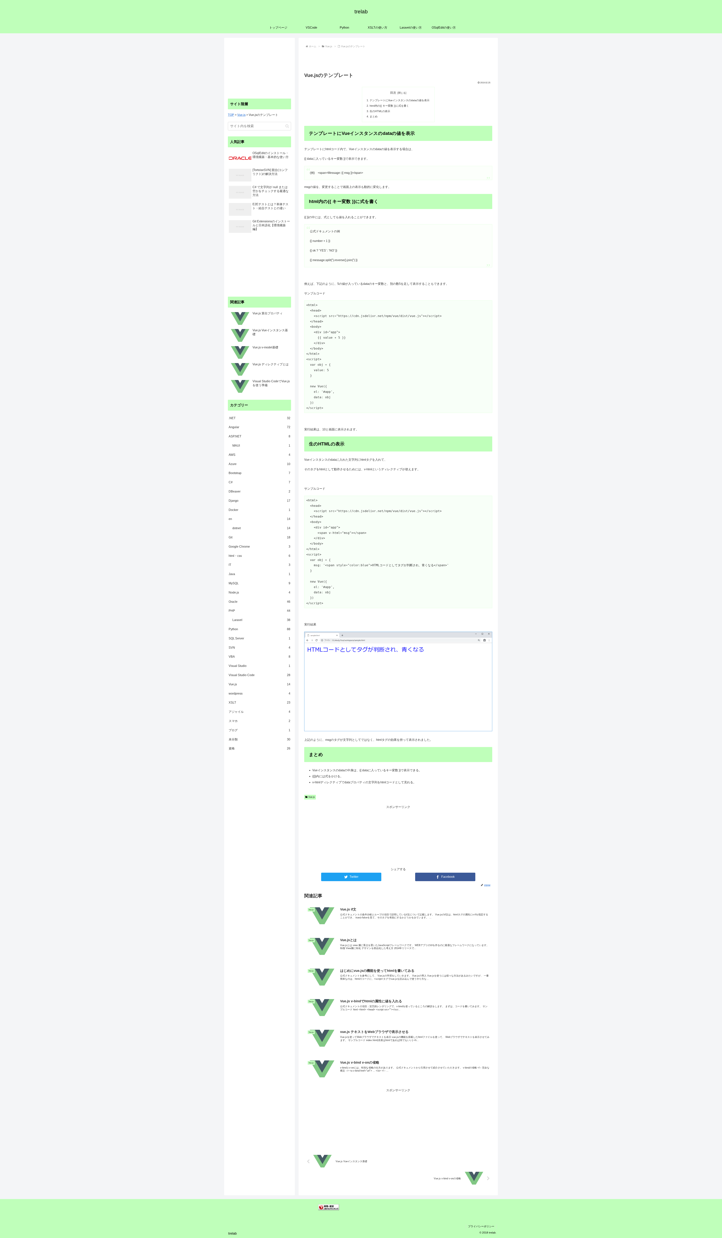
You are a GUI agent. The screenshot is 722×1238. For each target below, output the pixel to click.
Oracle (259, 601)
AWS (259, 454)
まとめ (374, 116)
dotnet (261, 528)
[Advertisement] (398, 59)
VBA (259, 656)
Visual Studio (259, 665)
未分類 (259, 739)
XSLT (259, 702)
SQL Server (259, 638)
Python (259, 629)
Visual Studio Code (259, 675)
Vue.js (311, 797)
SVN (259, 647)
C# (259, 482)
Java (259, 574)
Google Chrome (259, 546)
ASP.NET (259, 436)
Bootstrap (259, 473)
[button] (287, 126)
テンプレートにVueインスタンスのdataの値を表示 (399, 100)
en (259, 519)
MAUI (261, 445)
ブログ (259, 730)
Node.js (259, 592)
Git (259, 537)
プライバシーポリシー (481, 1226)
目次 (393, 92)
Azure (259, 464)
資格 (259, 748)
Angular (259, 427)
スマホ (259, 721)
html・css (259, 555)
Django (259, 500)
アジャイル (259, 711)
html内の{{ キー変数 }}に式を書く (389, 105)
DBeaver (259, 491)
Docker (259, 509)
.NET (259, 418)
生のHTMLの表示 (380, 111)
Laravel (261, 620)
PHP (259, 610)
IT (259, 564)
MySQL (259, 583)
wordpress (259, 693)
